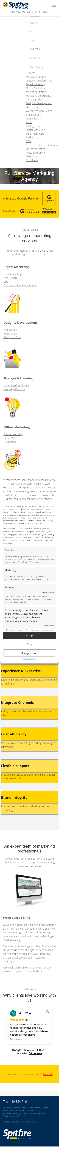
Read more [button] (16, 1039)
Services (30, 73)
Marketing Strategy (36, 92)
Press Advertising (12, 434)
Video (6, 341)
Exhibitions (9, 442)
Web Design (10, 329)
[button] (53, 1026)
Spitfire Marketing (29, 5)
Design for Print (12, 337)
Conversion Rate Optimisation (20, 285)
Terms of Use (31, 1121)
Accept (29, 635)
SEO (5, 281)
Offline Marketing (35, 149)
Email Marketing (12, 274)
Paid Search (10, 278)
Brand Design (10, 333)
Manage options (29, 652)
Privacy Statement (29, 658)
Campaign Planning (14, 389)
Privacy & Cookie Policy (13, 1121)
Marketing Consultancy (16, 385)
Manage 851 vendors (15, 630)
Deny (29, 644)
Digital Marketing (35, 130)
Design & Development (39, 103)
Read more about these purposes (40, 630)
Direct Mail (9, 438)
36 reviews (35, 1053)
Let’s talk (48, 1074)
